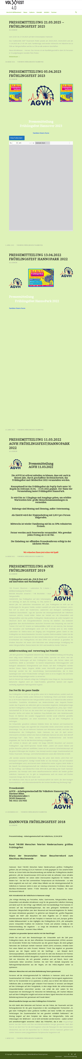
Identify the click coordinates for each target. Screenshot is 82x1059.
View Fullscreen (16, 138)
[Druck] (14, 4)
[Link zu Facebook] (68, 1054)
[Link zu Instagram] (71, 1054)
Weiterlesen (13, 56)
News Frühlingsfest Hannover (31, 62)
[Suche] (75, 12)
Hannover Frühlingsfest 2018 (37, 822)
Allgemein (13, 30)
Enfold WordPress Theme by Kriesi (38, 1054)
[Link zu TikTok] (75, 1054)
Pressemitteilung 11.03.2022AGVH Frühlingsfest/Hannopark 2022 (39, 444)
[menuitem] (13, 12)
